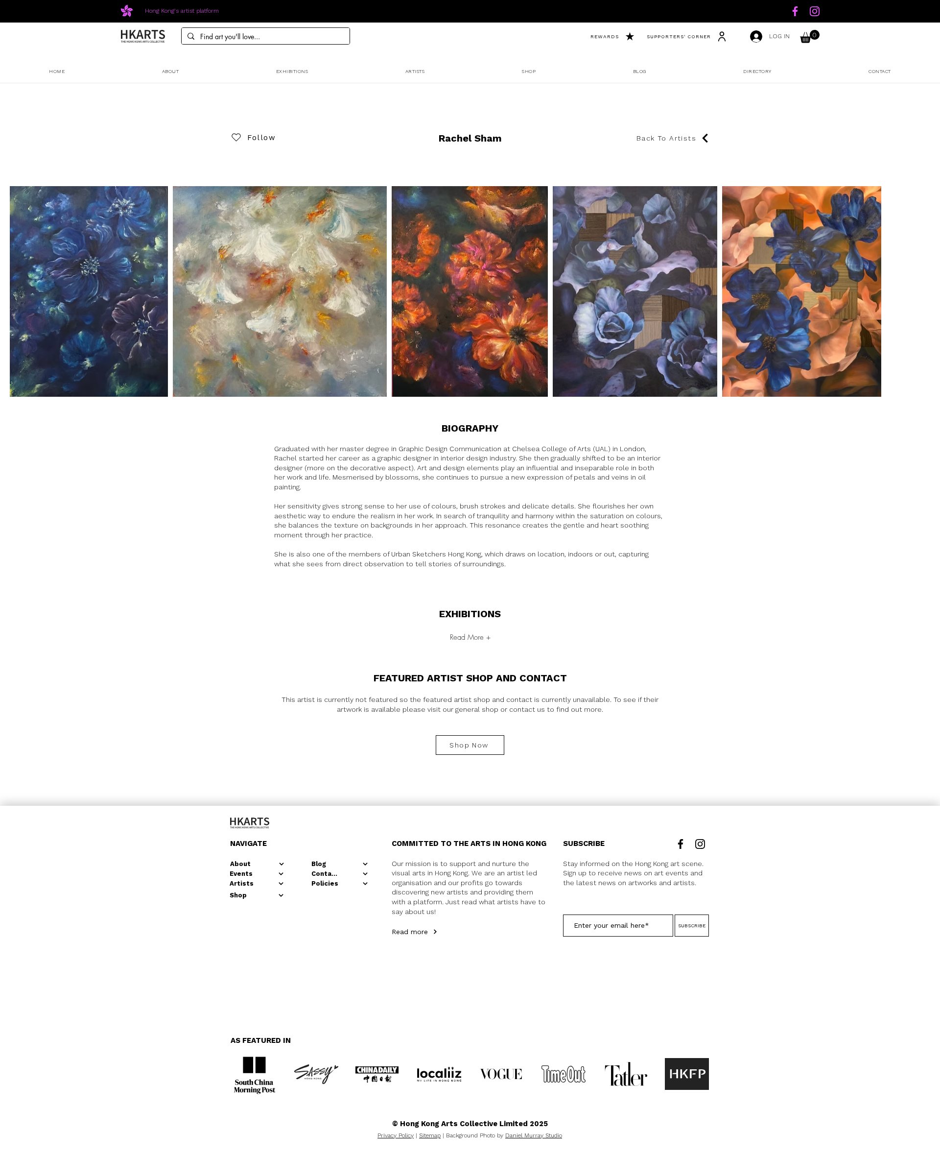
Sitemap (430, 1135)
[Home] (795, 11)
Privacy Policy (395, 1135)
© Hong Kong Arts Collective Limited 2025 (470, 1123)
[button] (810, 36)
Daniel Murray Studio (533, 1135)
